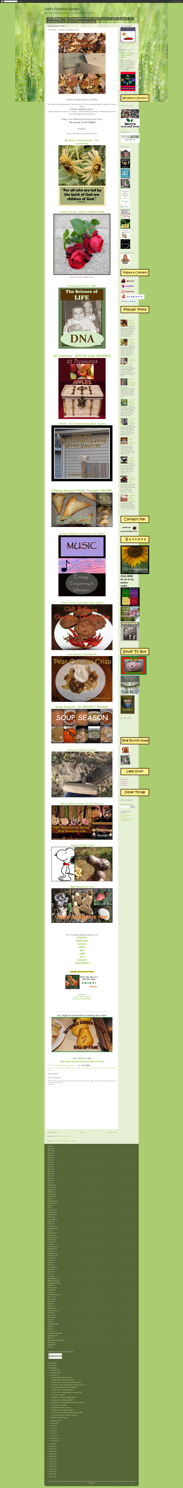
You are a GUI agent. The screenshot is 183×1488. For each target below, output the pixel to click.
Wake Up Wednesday (54, 1340)
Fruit (63, 1068)
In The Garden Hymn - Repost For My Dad (64, 1415)
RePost (50, 1301)
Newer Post (52, 1132)
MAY (82, 950)
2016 (49, 1160)
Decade (50, 1226)
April (52, 1433)
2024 (49, 1178)
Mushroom (51, 1287)
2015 (49, 1157)
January (54, 1440)
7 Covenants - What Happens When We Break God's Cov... (69, 1385)
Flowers (58, 1068)
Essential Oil (51, 1233)
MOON (50, 1285)
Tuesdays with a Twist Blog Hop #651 (62, 1400)
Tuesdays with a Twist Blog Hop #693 (131, 342)
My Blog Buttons (53, 22)
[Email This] (82, 1065)
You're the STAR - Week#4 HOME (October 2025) (66, 1382)
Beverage (50, 1203)
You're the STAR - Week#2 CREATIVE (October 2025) (67, 1402)
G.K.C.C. (71, 22)
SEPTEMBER (82, 963)
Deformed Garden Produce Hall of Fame (82, 1061)
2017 (49, 1162)
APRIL (82, 947)
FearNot (50, 1235)
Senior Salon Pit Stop (82, 997)
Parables (50, 1290)
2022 (49, 1173)
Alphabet (50, 1194)
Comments (53, 1357)
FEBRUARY (82, 940)
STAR (49, 1312)
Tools (49, 1329)
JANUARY (82, 937)
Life (82, 1068)
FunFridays (51, 1246)
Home (50, 19)
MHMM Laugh (52, 1281)
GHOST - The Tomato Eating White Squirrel (82, 423)
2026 (49, 1182)
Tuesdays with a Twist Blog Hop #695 (131, 323)
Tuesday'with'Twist (53, 1333)
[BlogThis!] (84, 1065)
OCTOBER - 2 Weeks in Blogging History (63, 1397)
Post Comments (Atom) (63, 1136)
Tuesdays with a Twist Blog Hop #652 (62, 1390)
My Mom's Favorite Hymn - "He (82, 140)
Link (49, 1276)
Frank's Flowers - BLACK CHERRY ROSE (82, 212)
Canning (50, 1210)
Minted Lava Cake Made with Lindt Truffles (131, 479)
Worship (95, 19)
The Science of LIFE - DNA (82, 286)
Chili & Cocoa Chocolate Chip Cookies (82, 602)
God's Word (104, 19)
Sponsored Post (52, 1310)
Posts (52, 1354)
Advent (50, 1187)
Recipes (91, 1068)
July (52, 1425)
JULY (82, 957)
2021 (49, 1171)
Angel (49, 1198)
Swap (130, 19)
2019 (49, 1166)
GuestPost (51, 1258)
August (53, 1423)
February (54, 1438)
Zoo (49, 1347)
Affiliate (50, 1192)
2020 (49, 1169)
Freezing (50, 1242)
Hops (63, 22)
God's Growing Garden (61, 9)
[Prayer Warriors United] (130, 640)
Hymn (79, 1068)
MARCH (82, 944)
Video (49, 1338)
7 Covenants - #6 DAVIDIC (59, 1405)
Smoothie (50, 1308)
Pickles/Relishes (52, 1294)
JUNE (82, 953)
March (53, 1436)
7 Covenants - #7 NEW (58, 1395)
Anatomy (50, 1196)
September (54, 1420)
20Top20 (50, 1185)
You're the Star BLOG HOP (80, 19)
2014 (49, 1155)
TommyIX (126, 1481)
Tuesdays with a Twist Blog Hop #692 (131, 402)
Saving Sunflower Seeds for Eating (61, 1377)
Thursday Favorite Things (82, 999)
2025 (54, 1068)
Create (50, 1224)
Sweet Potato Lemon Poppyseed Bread (131, 441)
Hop (49, 1269)
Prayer (66, 19)
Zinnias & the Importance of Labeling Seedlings (131, 382)
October (54, 1375)
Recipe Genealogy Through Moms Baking (131, 361)
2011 (49, 1148)
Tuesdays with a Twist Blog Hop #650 (62, 1410)
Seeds (49, 1303)
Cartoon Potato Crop (82, 845)
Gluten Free (51, 1255)
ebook (49, 1230)
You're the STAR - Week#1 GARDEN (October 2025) (67, 1412)
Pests (86, 1068)
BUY (49, 1207)
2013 (49, 1153)
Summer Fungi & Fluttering (126, 815)
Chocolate (51, 1214)
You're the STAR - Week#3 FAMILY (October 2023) (66, 1392)
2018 (49, 1164)
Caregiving (51, 1212)
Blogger (92, 1483)
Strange (50, 1315)
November (54, 1372)
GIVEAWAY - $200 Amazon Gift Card (131, 498)
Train (49, 1331)
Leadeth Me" (82, 143)
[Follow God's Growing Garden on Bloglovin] (129, 302)
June (53, 1428)
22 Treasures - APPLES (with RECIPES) (82, 356)
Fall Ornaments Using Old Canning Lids (82, 803)
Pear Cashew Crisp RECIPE (82, 654)
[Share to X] (85, 1065)
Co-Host (50, 1219)
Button (50, 1205)
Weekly (50, 1342)
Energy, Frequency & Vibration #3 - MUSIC (82, 533)
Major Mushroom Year (82, 887)
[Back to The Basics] (130, 621)
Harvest (74, 1068)
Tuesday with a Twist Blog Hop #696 (127, 819)
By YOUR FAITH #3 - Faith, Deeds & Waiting (128, 55)
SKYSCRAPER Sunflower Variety (61, 1407)
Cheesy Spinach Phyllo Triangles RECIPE (82, 490)
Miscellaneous (52, 1283)
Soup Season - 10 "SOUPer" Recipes (82, 706)
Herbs (49, 1265)
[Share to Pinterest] (89, 1065)
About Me (58, 19)
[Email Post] (78, 1065)
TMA (49, 1326)
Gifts (49, 1251)
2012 (49, 1150)
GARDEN (68, 1068)
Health (50, 1262)
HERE (80, 1058)
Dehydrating (51, 1228)
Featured (50, 1237)
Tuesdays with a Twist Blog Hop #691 (131, 460)
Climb (49, 1217)
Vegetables (111, 1068)
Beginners (51, 1201)
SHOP (49, 1306)
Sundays (96, 1068)
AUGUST (82, 960)
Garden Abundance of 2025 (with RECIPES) (64, 1387)
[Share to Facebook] (87, 1065)
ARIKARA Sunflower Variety (59, 1417)
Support (123, 19)
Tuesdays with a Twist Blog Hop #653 (62, 1380)
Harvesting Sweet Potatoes (82, 750)
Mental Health (52, 1278)
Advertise (114, 19)
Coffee (50, 1221)
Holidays (50, 1267)
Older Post (112, 1132)
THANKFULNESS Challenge (86, 22)
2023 (49, 1176)
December (54, 1370)
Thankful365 (104, 1068)
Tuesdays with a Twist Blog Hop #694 (131, 421)
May (52, 1430)
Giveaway (51, 1253)
